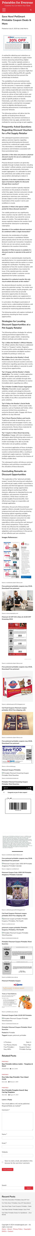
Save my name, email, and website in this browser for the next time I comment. (18, 1162)
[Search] (30, 10)
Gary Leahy (4, 1082)
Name (4, 1134)
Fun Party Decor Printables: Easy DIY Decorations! (16, 1203)
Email (4, 1143)
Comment (6, 1110)
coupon (10, 1035)
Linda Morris (24, 29)
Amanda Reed (5, 1068)
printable (23, 1035)
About (9, 1229)
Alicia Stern (4, 1095)
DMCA (4, 1231)
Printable (12, 1033)
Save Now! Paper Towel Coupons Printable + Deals (16, 1206)
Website (5, 1152)
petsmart (16, 1035)
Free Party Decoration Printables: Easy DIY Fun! (15, 1200)
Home (4, 1229)
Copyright (27, 1229)
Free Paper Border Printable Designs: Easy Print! (16, 1209)
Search (4, 1185)
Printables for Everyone (17, 2)
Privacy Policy (17, 1229)
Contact (10, 1231)
